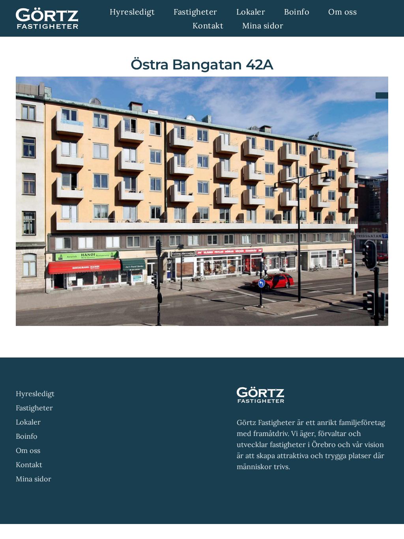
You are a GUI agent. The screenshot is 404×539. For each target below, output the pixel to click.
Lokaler (28, 422)
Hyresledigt (35, 393)
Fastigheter (34, 407)
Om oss (28, 450)
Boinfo (26, 436)
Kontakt (29, 464)
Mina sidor (33, 478)
